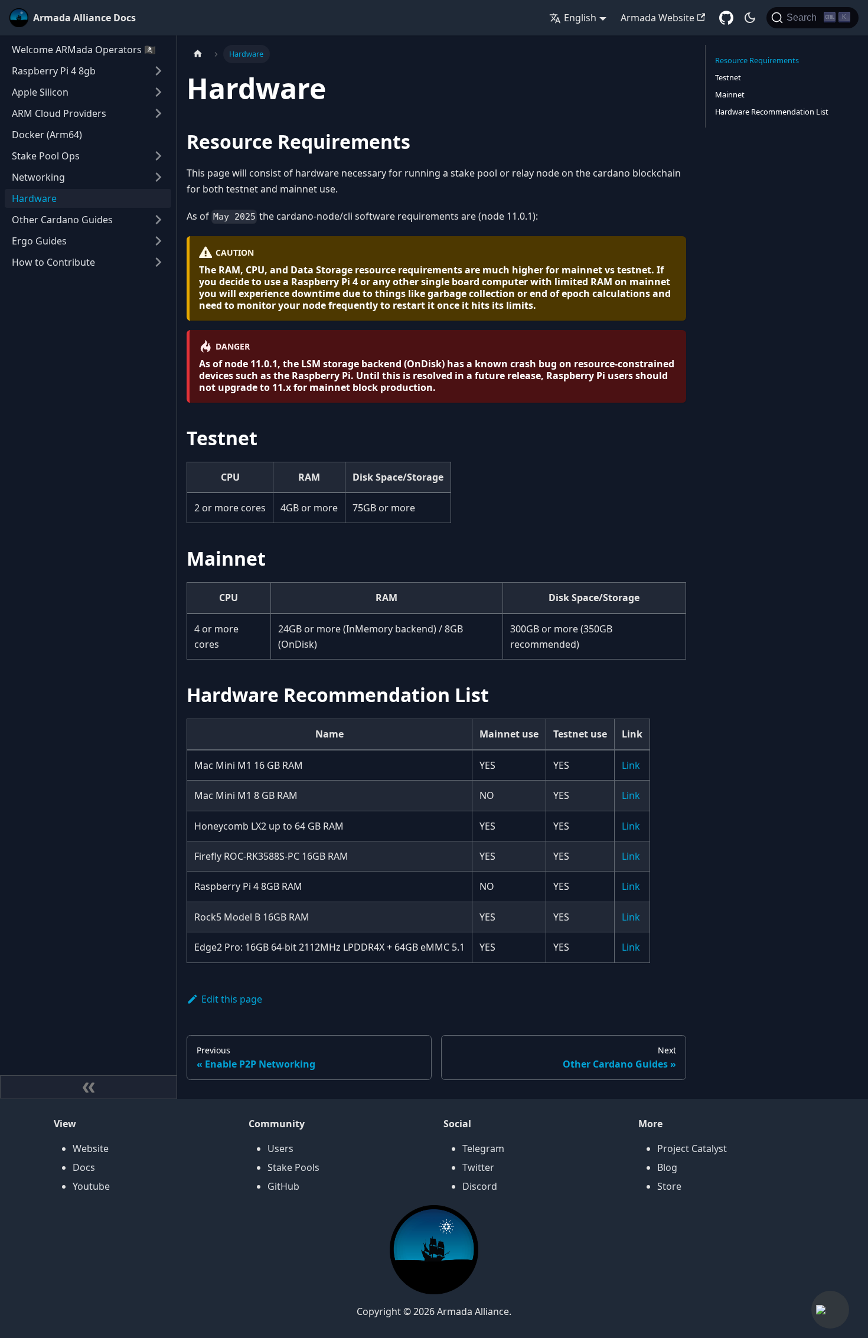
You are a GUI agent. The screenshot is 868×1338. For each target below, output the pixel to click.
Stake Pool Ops (46, 155)
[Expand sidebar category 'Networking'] (158, 177)
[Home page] (198, 54)
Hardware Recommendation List (771, 111)
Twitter (478, 1167)
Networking (38, 177)
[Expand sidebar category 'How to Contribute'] (158, 262)
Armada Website (657, 17)
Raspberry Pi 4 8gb (54, 70)
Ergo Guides (39, 240)
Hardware (34, 198)
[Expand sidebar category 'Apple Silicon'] (158, 92)
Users (280, 1148)
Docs (84, 1167)
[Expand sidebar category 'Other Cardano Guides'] (158, 219)
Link (631, 765)
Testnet (728, 77)
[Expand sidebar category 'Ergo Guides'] (158, 240)
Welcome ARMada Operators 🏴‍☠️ (84, 49)
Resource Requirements (757, 60)
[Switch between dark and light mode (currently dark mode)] (749, 17)
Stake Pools (293, 1167)
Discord (479, 1186)
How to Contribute (53, 262)
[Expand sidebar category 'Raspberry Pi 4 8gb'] (158, 70)
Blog (667, 1167)
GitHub (283, 1186)
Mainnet (730, 94)
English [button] (580, 17)
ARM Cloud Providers (59, 113)
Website (91, 1148)
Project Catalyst (692, 1148)
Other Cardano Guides (62, 219)
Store (669, 1186)
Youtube (91, 1186)
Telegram (483, 1148)
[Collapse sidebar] (88, 1087)
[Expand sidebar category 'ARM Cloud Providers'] (158, 113)
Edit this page (231, 999)
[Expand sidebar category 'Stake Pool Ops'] (158, 155)
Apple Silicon (40, 92)
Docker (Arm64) (47, 134)
